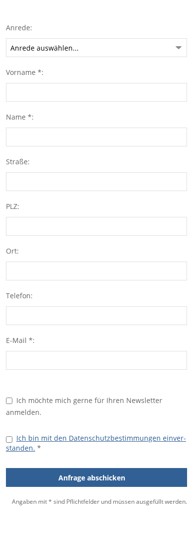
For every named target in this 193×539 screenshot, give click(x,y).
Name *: (20, 117)
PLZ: (12, 206)
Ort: (12, 251)
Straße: (18, 161)
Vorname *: (25, 72)
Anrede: (19, 27)
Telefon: (19, 295)
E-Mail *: (20, 340)
